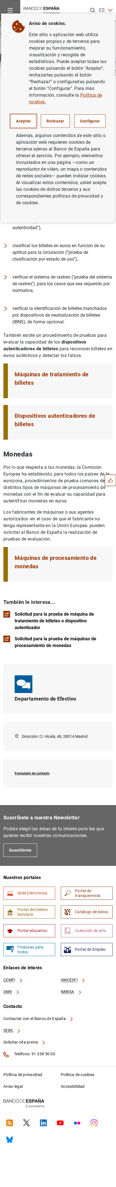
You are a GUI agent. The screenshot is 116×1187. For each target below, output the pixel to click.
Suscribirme (20, 850)
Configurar (90, 121)
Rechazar (55, 121)
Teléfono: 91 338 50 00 (34, 1054)
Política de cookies (77, 1074)
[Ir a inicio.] (42, 9)
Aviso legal (13, 1086)
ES (102, 10)
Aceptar (23, 121)
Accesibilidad (73, 1086)
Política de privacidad (22, 1074)
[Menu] (10, 10)
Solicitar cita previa (21, 1042)
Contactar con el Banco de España (35, 1018)
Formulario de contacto (32, 773)
